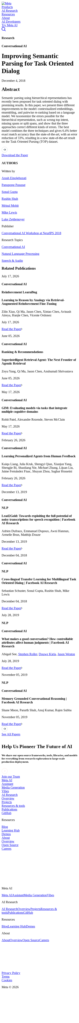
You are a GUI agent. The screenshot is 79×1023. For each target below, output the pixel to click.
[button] (6, 3)
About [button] (6, 18)
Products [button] (7, 7)
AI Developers (11, 21)
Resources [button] (8, 14)
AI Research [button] (10, 10)
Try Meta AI (9, 25)
